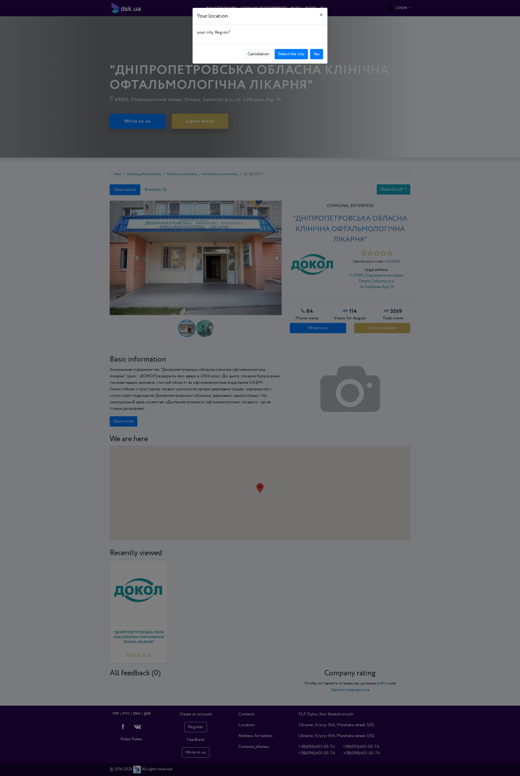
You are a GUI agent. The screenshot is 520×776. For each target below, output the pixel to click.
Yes (317, 54)
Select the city (291, 54)
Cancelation (258, 54)
